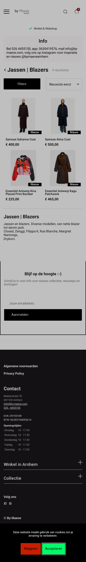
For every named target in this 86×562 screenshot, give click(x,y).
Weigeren (31, 548)
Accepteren (53, 548)
